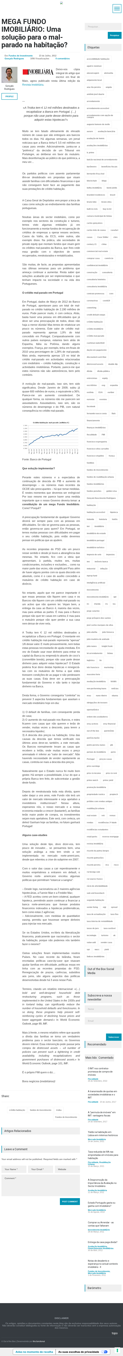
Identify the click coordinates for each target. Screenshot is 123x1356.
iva (114, 604)
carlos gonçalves (94, 223)
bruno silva (106, 202)
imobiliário (99, 526)
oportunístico (93, 710)
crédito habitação (17, 1110)
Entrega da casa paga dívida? (102, 1242)
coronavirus (92, 301)
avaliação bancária (106, 131)
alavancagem (93, 73)
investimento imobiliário (98, 597)
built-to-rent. (92, 209)
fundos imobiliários (95, 484)
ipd (115, 597)
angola (109, 87)
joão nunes (92, 646)
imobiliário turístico (95, 547)
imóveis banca (101, 562)
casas (89, 237)
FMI (103, 435)
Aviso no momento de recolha (34, 1351)
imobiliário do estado (96, 533)
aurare (90, 131)
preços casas (105, 759)
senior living (92, 907)
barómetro (91, 167)
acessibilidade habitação (98, 59)
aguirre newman (94, 66)
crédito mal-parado (95, 336)
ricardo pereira (93, 865)
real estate (92, 815)
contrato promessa (95, 294)
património (109, 731)
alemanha (108, 73)
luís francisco (93, 667)
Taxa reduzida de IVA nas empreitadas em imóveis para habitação (103, 1155)
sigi (104, 907)
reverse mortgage (110, 837)
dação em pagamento (97, 350)
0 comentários (63, 58)
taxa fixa (114, 914)
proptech (114, 794)
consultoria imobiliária (97, 286)
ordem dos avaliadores (97, 717)
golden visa (111, 491)
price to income (94, 773)
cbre (115, 237)
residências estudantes (97, 830)
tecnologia (91, 935)
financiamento (93, 420)
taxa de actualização (96, 914)
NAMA (114, 681)
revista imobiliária (95, 844)
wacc (97, 949)
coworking (91, 308)
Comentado (105, 1057)
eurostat (90, 399)
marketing (108, 667)
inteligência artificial (96, 583)
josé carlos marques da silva (100, 625)
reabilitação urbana (95, 808)
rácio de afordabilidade (97, 886)
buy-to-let (107, 209)
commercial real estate (97, 251)
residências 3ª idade (107, 822)
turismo (104, 935)
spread (114, 907)
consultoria (107, 272)
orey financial (109, 724)
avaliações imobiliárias (97, 145)
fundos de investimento (40, 1110)
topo (115, 1333)
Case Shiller (102, 237)
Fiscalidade (93, 1079)
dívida (89, 371)
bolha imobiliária (94, 188)
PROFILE (9, 96)
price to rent (111, 773)
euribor (111, 392)
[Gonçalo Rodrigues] (9, 75)
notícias (115, 688)
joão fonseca (108, 632)
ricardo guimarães (95, 858)
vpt (88, 949)
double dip (113, 364)
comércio (109, 258)
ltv (100, 660)
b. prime (90, 152)
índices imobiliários (95, 956)
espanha (114, 385)
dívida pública (103, 371)
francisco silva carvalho (98, 449)
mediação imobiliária (96, 681)
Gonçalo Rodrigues (14, 58)
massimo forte (93, 674)
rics (107, 865)
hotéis (115, 519)
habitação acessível (96, 512)
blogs (104, 181)
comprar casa (93, 258)
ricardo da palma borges (98, 851)
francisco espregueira (97, 442)
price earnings (93, 766)
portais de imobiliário (96, 752)
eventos (103, 399)
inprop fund (92, 576)
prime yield (108, 780)
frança (112, 456)
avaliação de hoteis (95, 138)
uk (114, 935)
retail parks (92, 837)
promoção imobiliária (96, 787)
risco (116, 865)
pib (111, 745)
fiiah (113, 413)
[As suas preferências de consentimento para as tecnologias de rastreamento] (117, 1350)
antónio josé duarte (95, 94)
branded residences (96, 195)
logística (90, 660)
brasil (112, 195)
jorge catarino (93, 611)
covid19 (106, 301)
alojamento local (94, 80)
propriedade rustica (96, 794)
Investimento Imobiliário (99, 1230)
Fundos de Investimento (21, 55)
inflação (103, 569)
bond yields (112, 188)
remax (112, 815)
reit (103, 815)
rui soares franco (94, 879)
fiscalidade (92, 435)
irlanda (97, 604)
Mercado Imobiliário (97, 1139)
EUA (100, 392)
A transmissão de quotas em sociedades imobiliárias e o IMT (102, 1094)
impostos (110, 554)
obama (115, 696)
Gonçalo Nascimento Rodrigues (101, 498)
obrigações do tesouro (97, 703)
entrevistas (92, 378)
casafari (114, 230)
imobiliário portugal (95, 540)
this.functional (39, 1341)
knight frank (107, 646)
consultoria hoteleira (96, 279)
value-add (91, 942)
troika (59, 1110)
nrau (89, 696)
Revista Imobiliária (32, 84)
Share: (5, 1096)
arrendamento (93, 101)
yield (106, 949)
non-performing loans (96, 688)
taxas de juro (93, 928)
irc (88, 604)
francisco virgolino (95, 456)
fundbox (90, 463)
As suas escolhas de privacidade (78, 1351)
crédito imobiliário (95, 329)
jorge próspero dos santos (99, 618)
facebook (91, 406)
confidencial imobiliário (97, 265)
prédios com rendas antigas (99, 801)
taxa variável (109, 928)
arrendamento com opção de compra (100, 116)
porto (113, 752)
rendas (90, 822)
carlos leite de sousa (96, 230)
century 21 (92, 244)
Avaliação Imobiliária (97, 1190)
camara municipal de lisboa (99, 216)
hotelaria (103, 519)
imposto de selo (94, 554)
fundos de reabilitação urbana (100, 477)
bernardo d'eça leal (95, 174)
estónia (90, 392)
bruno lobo (91, 202)
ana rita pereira (94, 87)
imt (88, 562)
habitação (91, 505)
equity (105, 378)
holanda (90, 519)
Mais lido (91, 1057)
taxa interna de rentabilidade (100, 921)
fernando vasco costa (97, 413)
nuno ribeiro (101, 696)
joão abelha (92, 632)
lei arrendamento (94, 653)
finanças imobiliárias (96, 428)
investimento (93, 590)
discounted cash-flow (96, 357)
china (104, 244)
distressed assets (95, 364)
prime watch (92, 780)
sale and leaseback (95, 893)
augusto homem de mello (98, 124)
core (111, 294)
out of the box (93, 731)
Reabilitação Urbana (99, 1163)
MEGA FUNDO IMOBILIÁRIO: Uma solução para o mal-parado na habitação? (34, 33)
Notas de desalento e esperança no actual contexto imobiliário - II (103, 1264)
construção (92, 272)
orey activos (92, 724)
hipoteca (114, 512)
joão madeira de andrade (98, 639)
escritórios (92, 385)
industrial (91, 569)
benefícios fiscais (109, 167)
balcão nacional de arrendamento (102, 160)
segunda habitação (95, 900)
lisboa (110, 653)
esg (103, 385)
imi (88, 526)
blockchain (92, 181)
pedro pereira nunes (96, 745)
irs (106, 604)
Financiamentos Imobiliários (101, 1248)
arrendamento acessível (98, 108)
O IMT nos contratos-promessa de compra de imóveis (100, 1071)
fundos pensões (94, 491)
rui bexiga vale (93, 872)
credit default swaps (96, 315)
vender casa (106, 942)
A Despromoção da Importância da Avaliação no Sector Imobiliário (102, 1183)
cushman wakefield (95, 343)
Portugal (90, 759)
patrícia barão (93, 738)
